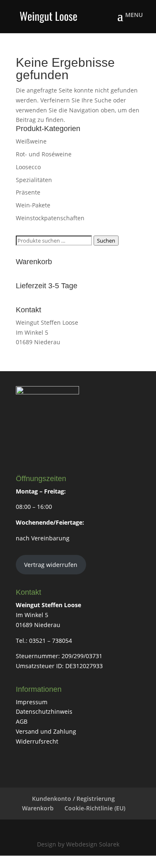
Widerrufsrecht (37, 741)
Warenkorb (38, 808)
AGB (21, 721)
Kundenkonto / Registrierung (73, 798)
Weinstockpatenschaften (50, 218)
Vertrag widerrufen (50, 565)
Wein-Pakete (33, 205)
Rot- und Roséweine (44, 154)
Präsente (28, 192)
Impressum (31, 702)
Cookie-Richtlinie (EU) (94, 808)
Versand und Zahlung (46, 731)
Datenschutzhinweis (44, 711)
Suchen (106, 240)
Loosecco (28, 167)
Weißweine (31, 141)
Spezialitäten (34, 180)
